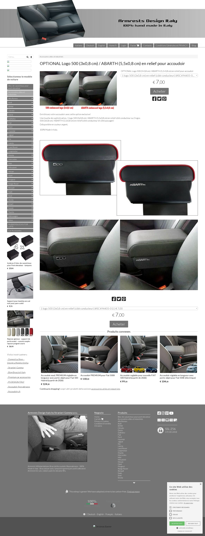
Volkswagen (13, 216)
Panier (133, 45)
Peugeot (11, 179)
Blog (194, 45)
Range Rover (13, 184)
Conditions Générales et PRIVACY (172, 45)
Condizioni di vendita (102, 423)
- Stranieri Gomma (15, 367)
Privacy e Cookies (101, 421)
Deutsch (90, 45)
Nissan (11, 171)
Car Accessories (14, 230)
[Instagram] (163, 414)
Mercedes (12, 159)
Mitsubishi (12, 167)
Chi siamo (98, 426)
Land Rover (13, 147)
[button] (181, 507)
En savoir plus (188, 503)
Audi (10, 102)
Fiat (10, 123)
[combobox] (159, 75)
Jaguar (11, 135)
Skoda (10, 200)
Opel (10, 175)
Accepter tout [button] (177, 523)
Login (123, 45)
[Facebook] (159, 414)
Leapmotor (13, 151)
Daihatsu (12, 119)
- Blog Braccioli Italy (16, 372)
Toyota (11, 212)
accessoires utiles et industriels (105, 388)
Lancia (11, 143)
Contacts (147, 45)
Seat (10, 196)
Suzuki (10, 208)
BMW (10, 106)
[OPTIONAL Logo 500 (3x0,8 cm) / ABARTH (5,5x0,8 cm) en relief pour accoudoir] (78, 91)
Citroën (11, 110)
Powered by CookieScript (185, 531)
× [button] (200, 484)
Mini (10, 163)
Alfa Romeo (13, 98)
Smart (10, 204)
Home (97, 417)
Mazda (11, 155)
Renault (11, 188)
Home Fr (113, 45)
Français (109, 514)
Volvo (10, 220)
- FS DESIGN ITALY (15, 382)
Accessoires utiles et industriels (51, 57)
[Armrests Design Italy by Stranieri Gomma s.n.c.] (102, 24)
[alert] (185, 508)
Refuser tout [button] (193, 523)
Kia (9, 139)
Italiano (78, 45)
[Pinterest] (167, 414)
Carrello (97, 419)
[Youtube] (171, 414)
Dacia (10, 115)
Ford (10, 127)
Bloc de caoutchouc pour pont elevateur (18, 87)
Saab (10, 192)
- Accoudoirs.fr (14, 391)
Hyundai (11, 131)
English (101, 45)
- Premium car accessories (19, 377)
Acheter (159, 91)
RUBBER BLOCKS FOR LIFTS (18, 225)
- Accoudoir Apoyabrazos (18, 386)
